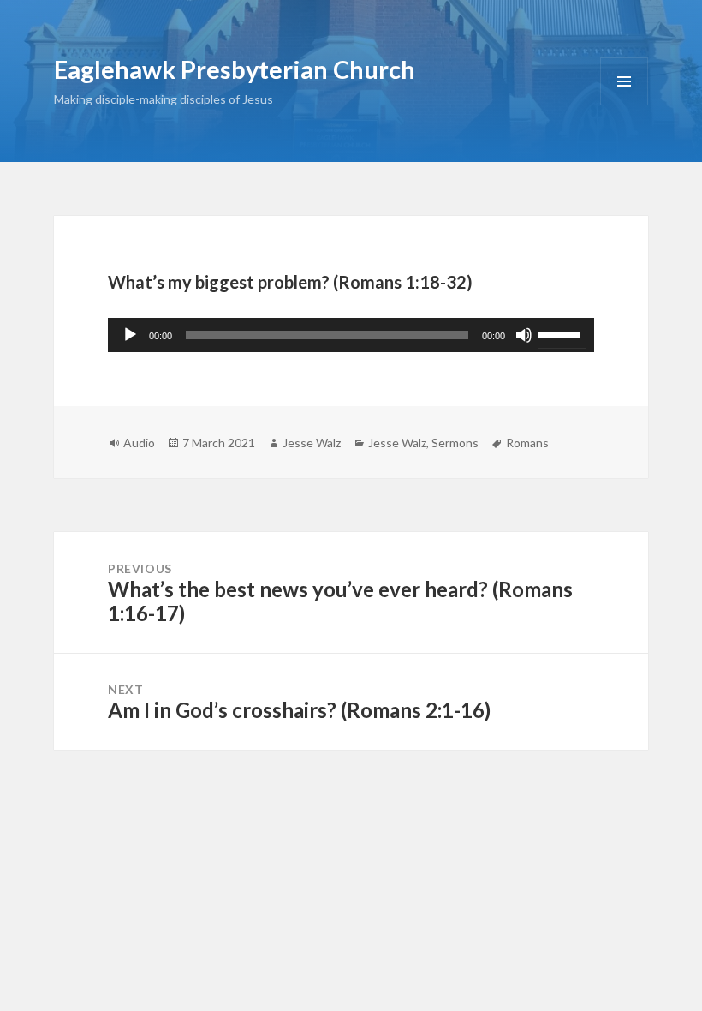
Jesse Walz (312, 442)
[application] (351, 335)
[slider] (562, 333)
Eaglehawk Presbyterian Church (234, 69)
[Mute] (523, 335)
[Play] (130, 335)
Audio (139, 442)
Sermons (455, 442)
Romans (527, 442)
